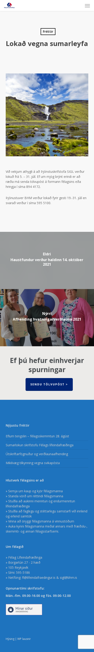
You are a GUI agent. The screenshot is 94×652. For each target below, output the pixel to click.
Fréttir (48, 31)
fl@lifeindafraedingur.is (38, 577)
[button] (87, 5)
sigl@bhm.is (68, 577)
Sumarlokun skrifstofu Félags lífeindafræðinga (39, 445)
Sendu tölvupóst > (49, 384)
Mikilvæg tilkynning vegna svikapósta (33, 463)
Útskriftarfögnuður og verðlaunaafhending (37, 454)
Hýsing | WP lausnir (18, 639)
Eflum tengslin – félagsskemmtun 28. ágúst (37, 436)
